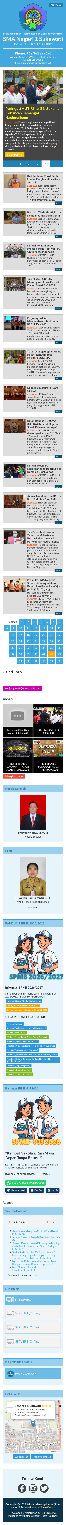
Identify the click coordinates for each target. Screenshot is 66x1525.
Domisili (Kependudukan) (19, 1070)
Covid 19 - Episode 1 (23, 1270)
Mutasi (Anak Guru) (16, 1032)
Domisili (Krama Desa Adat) (19, 1074)
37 (12, 654)
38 (20, 654)
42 (51, 654)
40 (35, 654)
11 (28, 628)
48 (51, 660)
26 (35, 641)
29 (59, 641)
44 (20, 660)
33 (35, 647)
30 (12, 647)
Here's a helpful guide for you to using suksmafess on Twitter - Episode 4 (33, 1257)
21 (51, 634)
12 (35, 628)
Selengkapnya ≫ (14, 776)
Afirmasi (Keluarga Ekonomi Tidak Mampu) (26, 1028)
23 (12, 641)
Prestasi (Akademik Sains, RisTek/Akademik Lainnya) (31, 1046)
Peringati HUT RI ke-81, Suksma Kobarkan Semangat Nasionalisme (32, 113)
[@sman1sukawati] (44, 1491)
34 (43, 647)
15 (59, 628)
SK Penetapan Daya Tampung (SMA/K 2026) (27, 1010)
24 (20, 641)
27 (43, 641)
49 (59, 660)
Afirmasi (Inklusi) (15, 1024)
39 (28, 654)
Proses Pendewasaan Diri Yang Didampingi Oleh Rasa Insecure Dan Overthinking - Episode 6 (36, 1246)
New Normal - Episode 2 (25, 1267)
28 (51, 641)
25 (28, 641)
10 (20, 628)
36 (59, 647)
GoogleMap (21, 1456)
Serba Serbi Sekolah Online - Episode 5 (33, 1252)
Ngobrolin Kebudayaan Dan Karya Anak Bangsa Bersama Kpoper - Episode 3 (34, 1263)
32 (28, 647)
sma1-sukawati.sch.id (43, 1507)
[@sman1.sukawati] (33, 1491)
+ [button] (10, 1405)
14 (51, 628)
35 (51, 647)
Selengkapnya (15, 154)
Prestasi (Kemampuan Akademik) (22, 1041)
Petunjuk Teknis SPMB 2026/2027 (23, 1005)
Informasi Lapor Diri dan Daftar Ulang (24, 1001)
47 (43, 660)
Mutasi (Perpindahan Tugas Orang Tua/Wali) (27, 1037)
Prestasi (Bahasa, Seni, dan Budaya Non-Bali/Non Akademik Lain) (29, 1060)
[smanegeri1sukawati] (22, 1491)
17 (20, 634)
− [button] (10, 1410)
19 (35, 634)
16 (12, 634)
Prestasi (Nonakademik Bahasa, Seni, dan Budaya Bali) (32, 1054)
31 (20, 647)
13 (43, 628)
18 (28, 634)
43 (59, 654)
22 (59, 634)
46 (35, 660)
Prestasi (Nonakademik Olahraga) (22, 1050)
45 (28, 660)
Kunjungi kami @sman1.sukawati (22, 688)
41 (43, 654)
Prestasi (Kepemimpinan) (18, 1065)
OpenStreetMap (42, 1451)
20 (43, 634)
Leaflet (29, 1451)
